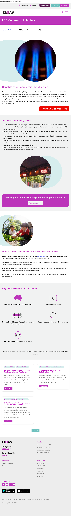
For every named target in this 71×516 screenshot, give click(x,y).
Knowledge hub (41, 463)
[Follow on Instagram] (10, 484)
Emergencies (24, 5)
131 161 (34, 5)
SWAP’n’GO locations (43, 452)
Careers (4, 466)
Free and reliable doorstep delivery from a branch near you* (18, 323)
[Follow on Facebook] (3, 484)
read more (8, 388)
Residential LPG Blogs (22, 366)
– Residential (41, 466)
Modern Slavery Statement (42, 499)
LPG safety (40, 473)
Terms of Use (9, 499)
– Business (40, 471)
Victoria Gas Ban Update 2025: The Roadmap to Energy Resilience (17, 371)
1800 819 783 (7, 449)
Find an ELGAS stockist (43, 450)
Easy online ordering (53, 304)
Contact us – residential (44, 445)
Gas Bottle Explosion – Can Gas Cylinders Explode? (50, 371)
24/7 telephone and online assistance (18, 341)
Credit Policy (30, 499)
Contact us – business (43, 447)
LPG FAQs (40, 476)
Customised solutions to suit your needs (53, 322)
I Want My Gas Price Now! (54, 108)
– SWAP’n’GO (41, 468)
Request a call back (35, 203)
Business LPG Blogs (10, 366)
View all (35, 431)
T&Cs (3, 499)
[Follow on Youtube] (13, 484)
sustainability (41, 256)
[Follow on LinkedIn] (7, 484)
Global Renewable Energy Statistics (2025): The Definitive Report (17, 403)
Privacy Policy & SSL (20, 499)
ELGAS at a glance (7, 463)
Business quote (45, 5)
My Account (64, 5)
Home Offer (55, 5)
